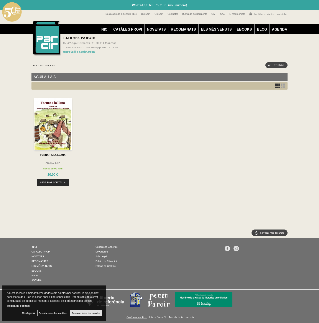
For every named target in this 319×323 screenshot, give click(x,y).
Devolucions (102, 251)
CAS (222, 14)
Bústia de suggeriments (194, 14)
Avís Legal (101, 256)
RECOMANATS (183, 29)
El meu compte (237, 14)
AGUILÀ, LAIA (53, 163)
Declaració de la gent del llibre (121, 14)
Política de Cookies (105, 266)
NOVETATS (156, 29)
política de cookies (18, 305)
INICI (104, 29)
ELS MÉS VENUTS (216, 29)
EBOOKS (244, 29)
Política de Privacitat (106, 261)
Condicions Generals (106, 247)
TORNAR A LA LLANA (53, 155)
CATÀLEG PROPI (127, 29)
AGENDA (279, 29)
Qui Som (145, 14)
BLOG (262, 29)
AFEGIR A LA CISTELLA (53, 182)
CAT (213, 14)
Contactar (173, 14)
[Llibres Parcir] (138, 53)
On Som (159, 14)
